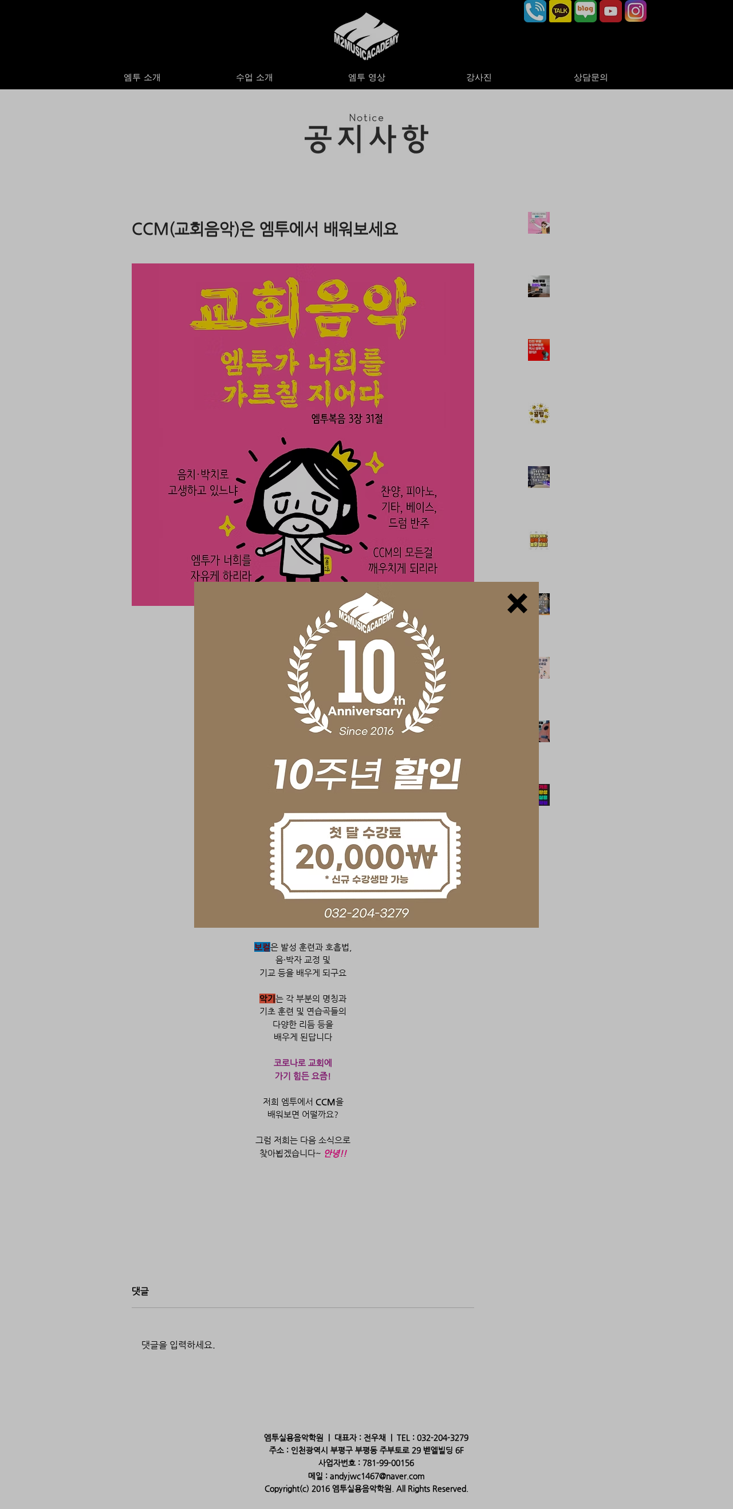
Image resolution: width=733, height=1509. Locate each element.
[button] (517, 603)
